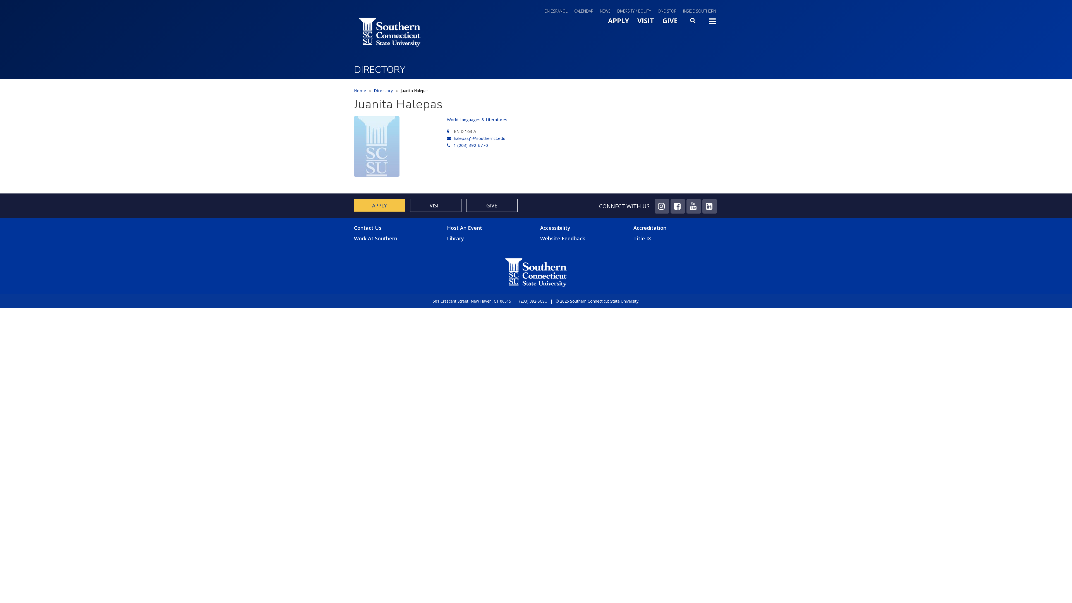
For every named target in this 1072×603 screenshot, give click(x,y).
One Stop (667, 11)
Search (693, 22)
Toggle (712, 22)
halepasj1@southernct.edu (479, 138)
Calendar (583, 11)
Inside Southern (699, 11)
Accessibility (555, 227)
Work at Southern (375, 238)
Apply (618, 20)
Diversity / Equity (634, 11)
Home (360, 90)
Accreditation (649, 227)
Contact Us (367, 228)
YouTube (693, 206)
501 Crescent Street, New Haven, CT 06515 (472, 301)
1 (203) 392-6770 (471, 145)
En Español (556, 11)
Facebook (678, 206)
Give (670, 20)
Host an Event (464, 227)
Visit (645, 20)
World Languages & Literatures (477, 119)
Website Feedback (562, 238)
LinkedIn (709, 206)
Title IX (642, 238)
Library (455, 238)
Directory (383, 90)
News (605, 11)
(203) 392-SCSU (533, 301)
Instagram (662, 206)
